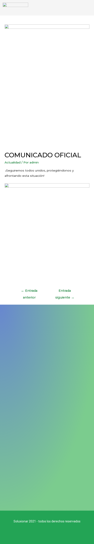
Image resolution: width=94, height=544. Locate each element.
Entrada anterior (29, 292)
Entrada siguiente (64, 292)
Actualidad (13, 162)
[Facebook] (38, 538)
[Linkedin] (56, 538)
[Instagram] (47, 538)
